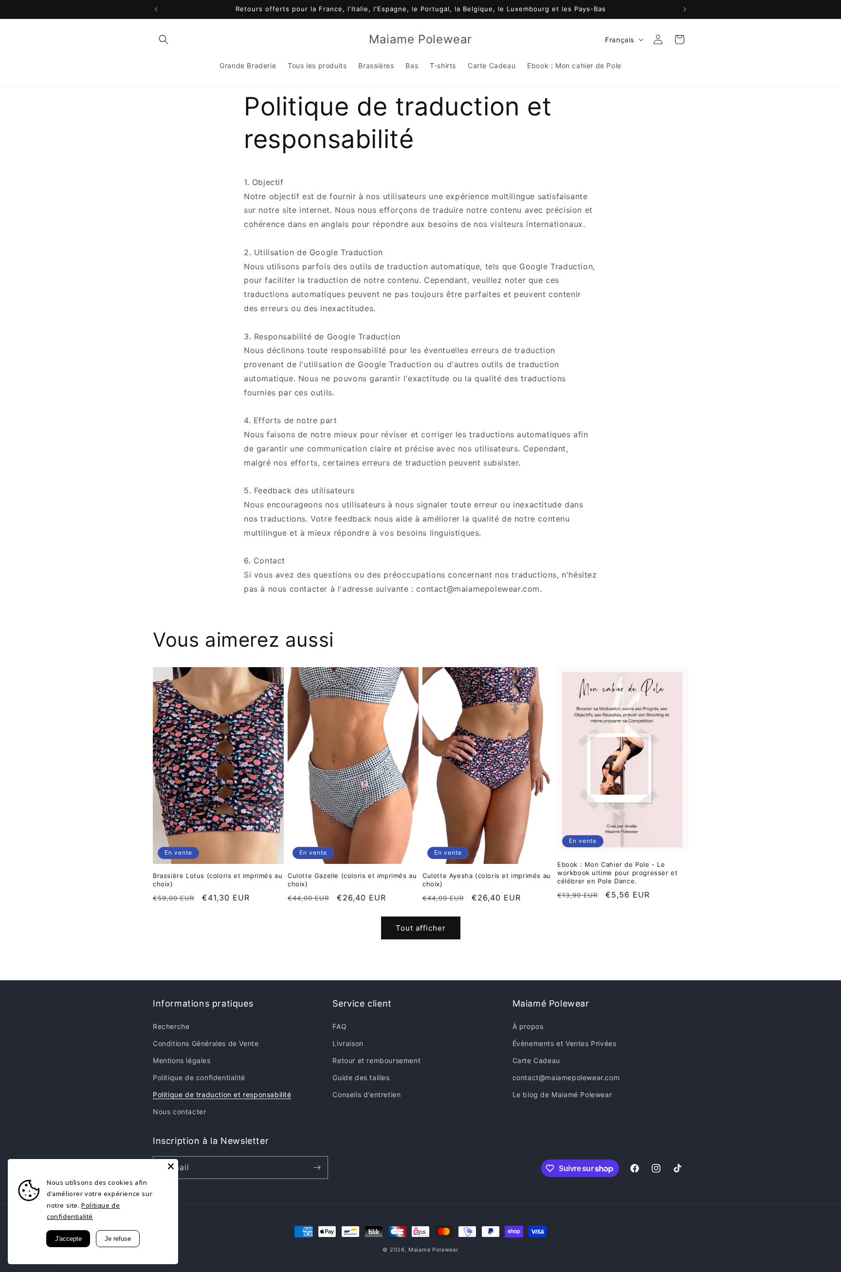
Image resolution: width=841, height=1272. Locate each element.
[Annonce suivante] (684, 9)
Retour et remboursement (376, 1060)
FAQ (339, 1026)
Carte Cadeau (536, 1060)
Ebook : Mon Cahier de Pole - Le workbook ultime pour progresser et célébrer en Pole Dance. (617, 872)
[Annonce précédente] (156, 9)
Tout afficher (421, 928)
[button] (163, 39)
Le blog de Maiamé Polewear (562, 1094)
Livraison (347, 1043)
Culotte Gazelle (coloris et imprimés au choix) (352, 880)
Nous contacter (179, 1111)
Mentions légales (182, 1060)
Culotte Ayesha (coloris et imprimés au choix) (486, 880)
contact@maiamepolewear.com (566, 1077)
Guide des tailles (360, 1077)
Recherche (171, 1026)
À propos (528, 1026)
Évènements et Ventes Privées (564, 1043)
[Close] (171, 1166)
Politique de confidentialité (199, 1077)
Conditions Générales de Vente (205, 1043)
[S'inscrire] (317, 1167)
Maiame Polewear (433, 1249)
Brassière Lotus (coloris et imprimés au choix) (217, 880)
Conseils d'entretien (366, 1094)
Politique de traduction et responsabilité (222, 1094)
